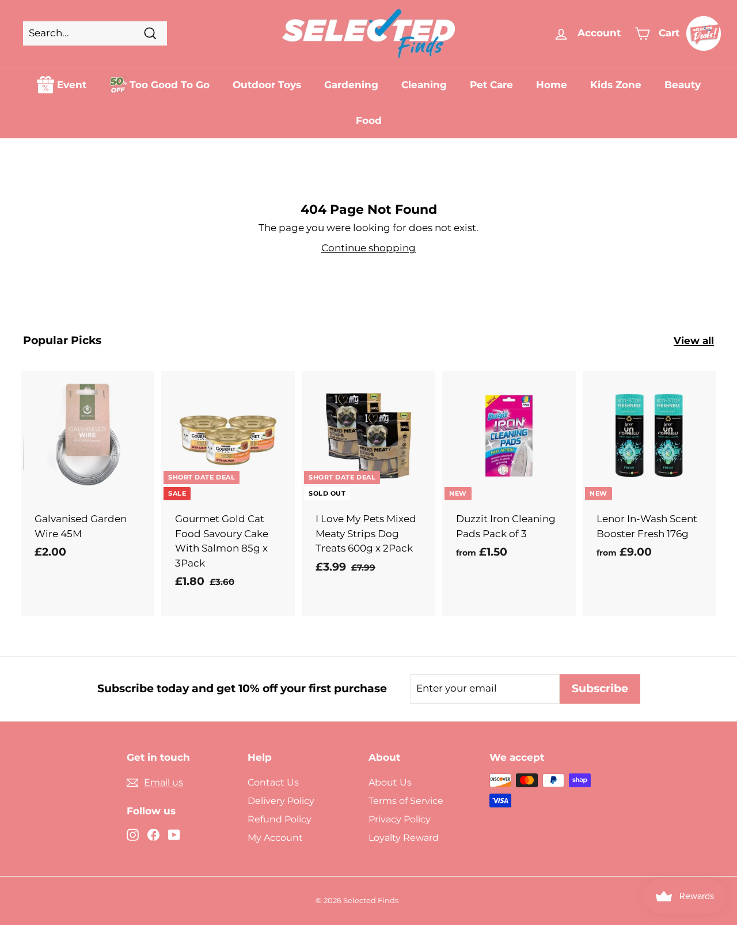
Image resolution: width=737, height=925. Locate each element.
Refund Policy (279, 819)
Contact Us (273, 782)
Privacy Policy (399, 819)
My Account (275, 837)
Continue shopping (368, 248)
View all (694, 340)
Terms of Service (405, 800)
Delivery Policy (281, 800)
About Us (390, 782)
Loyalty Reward (403, 837)
